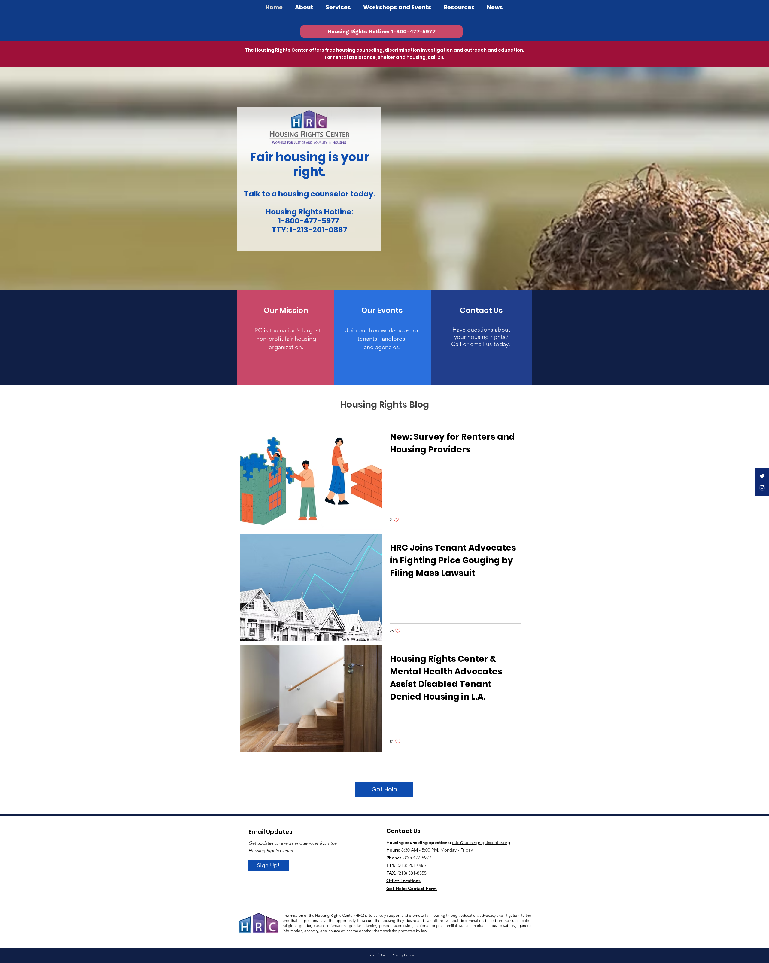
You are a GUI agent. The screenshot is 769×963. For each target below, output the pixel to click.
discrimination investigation (419, 50)
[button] (397, 7)
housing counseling (359, 50)
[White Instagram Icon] (762, 488)
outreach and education (493, 50)
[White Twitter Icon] (762, 476)
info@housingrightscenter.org (481, 842)
